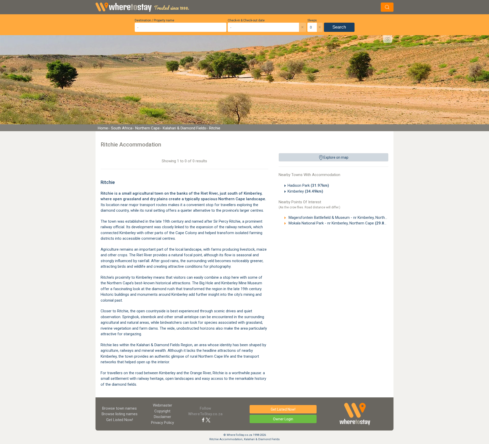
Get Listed (119, 420)
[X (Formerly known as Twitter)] (208, 420)
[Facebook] (203, 420)
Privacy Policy (162, 422)
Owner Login (283, 419)
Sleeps (312, 20)
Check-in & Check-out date (246, 20)
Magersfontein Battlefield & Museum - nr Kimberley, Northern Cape (353, 217)
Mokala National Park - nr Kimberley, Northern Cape (340, 223)
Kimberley (305, 191)
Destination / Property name (154, 20)
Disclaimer (162, 416)
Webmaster (162, 405)
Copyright (162, 411)
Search (339, 27)
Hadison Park (308, 185)
